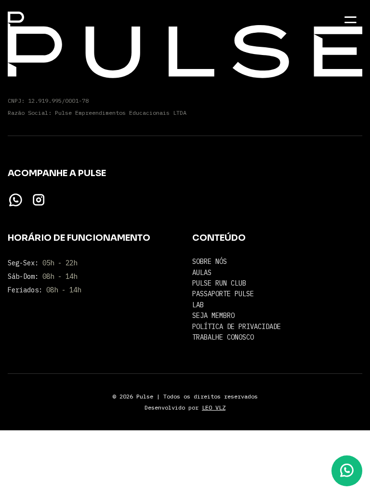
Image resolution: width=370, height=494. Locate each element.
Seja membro (213, 315)
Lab (198, 305)
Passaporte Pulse (223, 293)
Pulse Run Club (219, 283)
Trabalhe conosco (223, 337)
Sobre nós (209, 261)
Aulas (201, 272)
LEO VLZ (213, 407)
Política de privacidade (236, 326)
